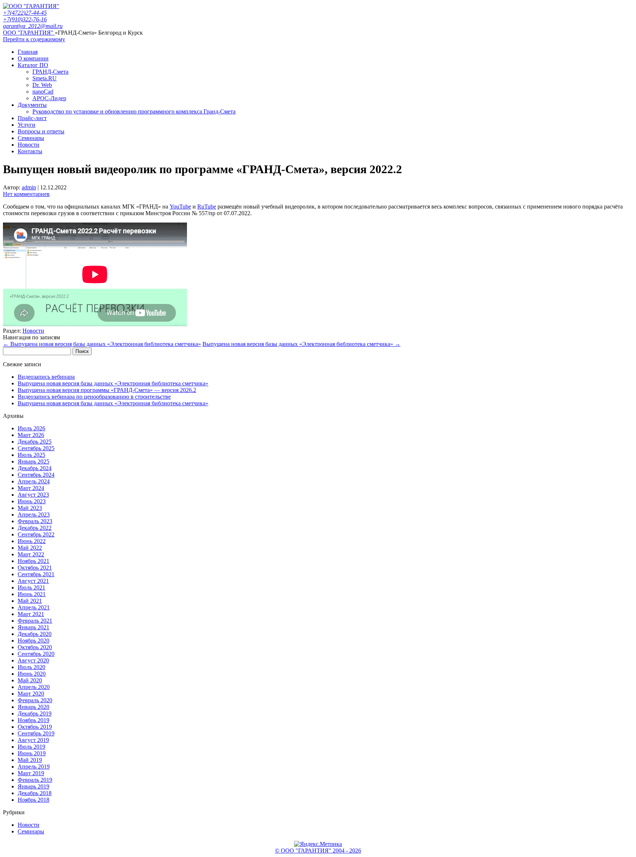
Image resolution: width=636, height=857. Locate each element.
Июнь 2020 (32, 674)
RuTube (206, 206)
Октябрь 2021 (35, 567)
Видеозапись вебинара (46, 377)
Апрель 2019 (34, 766)
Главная (28, 52)
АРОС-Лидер (49, 98)
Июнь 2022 (32, 541)
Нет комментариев (26, 194)
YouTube (180, 206)
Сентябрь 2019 (36, 733)
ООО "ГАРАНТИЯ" (29, 32)
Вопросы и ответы (41, 131)
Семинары (31, 138)
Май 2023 (30, 508)
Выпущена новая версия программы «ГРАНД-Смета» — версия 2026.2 (107, 390)
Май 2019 (30, 760)
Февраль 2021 (35, 621)
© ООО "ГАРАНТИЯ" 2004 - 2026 (318, 850)
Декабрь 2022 (35, 528)
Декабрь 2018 (35, 793)
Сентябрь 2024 (36, 475)
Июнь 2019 (32, 753)
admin (29, 187)
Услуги (26, 125)
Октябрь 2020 (35, 647)
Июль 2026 (31, 428)
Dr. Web (42, 85)
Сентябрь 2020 (36, 654)
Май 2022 (30, 548)
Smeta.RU (44, 78)
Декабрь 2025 (35, 441)
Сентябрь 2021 (36, 574)
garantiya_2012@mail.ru (33, 26)
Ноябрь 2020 (33, 640)
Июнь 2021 (32, 594)
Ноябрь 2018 (33, 800)
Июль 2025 (31, 455)
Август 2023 (33, 495)
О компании (33, 58)
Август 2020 (33, 660)
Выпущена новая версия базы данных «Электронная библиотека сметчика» (102, 344)
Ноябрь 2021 (33, 561)
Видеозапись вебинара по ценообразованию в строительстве (94, 396)
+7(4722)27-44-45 (25, 13)
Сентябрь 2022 (36, 534)
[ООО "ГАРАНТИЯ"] (31, 6)
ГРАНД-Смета (50, 72)
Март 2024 (31, 488)
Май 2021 (30, 601)
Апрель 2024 (34, 481)
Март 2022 (31, 554)
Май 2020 (30, 680)
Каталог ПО (33, 65)
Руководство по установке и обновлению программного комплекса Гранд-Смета (134, 111)
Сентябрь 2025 (36, 448)
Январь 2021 (33, 627)
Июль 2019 (31, 747)
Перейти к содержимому (34, 39)
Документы (32, 105)
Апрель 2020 (34, 687)
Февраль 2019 (35, 780)
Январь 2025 (33, 461)
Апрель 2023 (34, 514)
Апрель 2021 (34, 607)
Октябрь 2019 (35, 727)
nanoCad (42, 91)
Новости (28, 144)
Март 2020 (31, 693)
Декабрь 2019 (35, 713)
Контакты (30, 151)
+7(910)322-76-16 (25, 19)
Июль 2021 (31, 587)
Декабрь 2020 (35, 634)
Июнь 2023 (32, 501)
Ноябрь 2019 (33, 720)
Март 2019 (31, 773)
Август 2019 (33, 740)
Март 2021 (31, 614)
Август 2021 (33, 581)
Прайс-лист (32, 118)
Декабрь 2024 (35, 468)
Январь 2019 (33, 786)
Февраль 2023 (35, 521)
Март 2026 (31, 435)
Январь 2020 (33, 707)
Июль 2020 (31, 667)
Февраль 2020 (35, 700)
